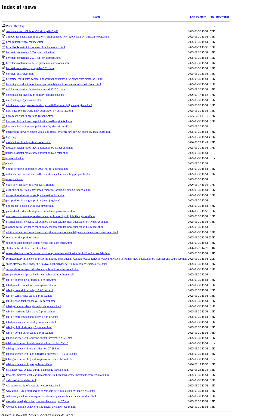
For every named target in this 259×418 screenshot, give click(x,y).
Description (223, 16)
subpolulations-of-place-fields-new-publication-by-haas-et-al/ (40, 274)
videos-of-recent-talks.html (21, 380)
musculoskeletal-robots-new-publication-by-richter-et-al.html (39, 147)
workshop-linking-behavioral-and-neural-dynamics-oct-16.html (41, 406)
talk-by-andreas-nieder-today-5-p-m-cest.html (31, 285)
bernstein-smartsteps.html (20, 73)
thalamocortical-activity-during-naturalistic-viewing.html (37, 369)
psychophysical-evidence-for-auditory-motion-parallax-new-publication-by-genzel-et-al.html (57, 221)
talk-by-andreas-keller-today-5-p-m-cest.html (31, 279)
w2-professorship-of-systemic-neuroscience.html (33, 385)
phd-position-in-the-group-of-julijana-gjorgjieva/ (33, 200)
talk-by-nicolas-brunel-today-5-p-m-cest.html (31, 322)
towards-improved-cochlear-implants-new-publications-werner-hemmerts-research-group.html (58, 374)
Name (96, 16)
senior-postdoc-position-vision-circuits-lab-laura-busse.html (39, 242)
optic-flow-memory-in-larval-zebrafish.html (30, 184)
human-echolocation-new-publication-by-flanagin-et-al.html (39, 121)
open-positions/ (14, 179)
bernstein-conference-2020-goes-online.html (30, 52)
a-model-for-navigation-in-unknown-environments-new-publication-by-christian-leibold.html (57, 36)
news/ (9, 163)
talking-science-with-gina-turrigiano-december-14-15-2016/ (39, 359)
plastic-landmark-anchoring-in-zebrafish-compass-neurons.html (41, 211)
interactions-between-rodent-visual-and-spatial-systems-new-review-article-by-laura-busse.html (58, 131)
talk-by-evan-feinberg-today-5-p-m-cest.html (31, 300)
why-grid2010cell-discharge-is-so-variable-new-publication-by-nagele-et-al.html (50, 390)
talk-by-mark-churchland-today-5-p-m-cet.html (32, 316)
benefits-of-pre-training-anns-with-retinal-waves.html (35, 47)
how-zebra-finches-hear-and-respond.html (29, 115)
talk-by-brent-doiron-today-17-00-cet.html (29, 290)
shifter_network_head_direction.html (26, 248)
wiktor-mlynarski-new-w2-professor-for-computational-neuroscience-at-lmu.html (51, 396)
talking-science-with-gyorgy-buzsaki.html (29, 364)
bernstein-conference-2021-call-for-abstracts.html (33, 57)
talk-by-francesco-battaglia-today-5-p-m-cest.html (33, 306)
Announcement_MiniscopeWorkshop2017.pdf (32, 31)
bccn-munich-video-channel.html (24, 41)
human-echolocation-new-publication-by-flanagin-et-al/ (36, 126)
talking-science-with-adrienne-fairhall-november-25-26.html (39, 337)
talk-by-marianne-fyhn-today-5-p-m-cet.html (30, 311)
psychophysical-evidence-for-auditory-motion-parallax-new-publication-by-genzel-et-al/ (54, 226)
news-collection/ (15, 158)
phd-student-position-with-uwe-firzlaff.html (30, 205)
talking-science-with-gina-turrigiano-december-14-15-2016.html (41, 353)
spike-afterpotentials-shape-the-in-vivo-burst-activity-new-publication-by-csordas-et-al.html (56, 263)
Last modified (198, 16)
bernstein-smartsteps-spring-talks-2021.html (30, 68)
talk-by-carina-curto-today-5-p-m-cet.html (29, 295)
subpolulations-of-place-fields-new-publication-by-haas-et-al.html (42, 269)
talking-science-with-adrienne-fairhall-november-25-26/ (37, 343)
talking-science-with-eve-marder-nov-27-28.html (33, 348)
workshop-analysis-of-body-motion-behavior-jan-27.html (37, 401)
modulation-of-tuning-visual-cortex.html (28, 142)
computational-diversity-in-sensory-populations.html (35, 94)
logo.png (11, 137)
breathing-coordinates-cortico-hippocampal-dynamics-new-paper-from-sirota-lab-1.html (54, 78)
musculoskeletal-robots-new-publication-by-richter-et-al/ (37, 152)
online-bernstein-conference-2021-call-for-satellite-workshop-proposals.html (48, 174)
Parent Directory (15, 25)
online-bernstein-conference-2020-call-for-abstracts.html (37, 168)
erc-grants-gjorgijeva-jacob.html (24, 100)
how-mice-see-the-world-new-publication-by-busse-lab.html (39, 110)
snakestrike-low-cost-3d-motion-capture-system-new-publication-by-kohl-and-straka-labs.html (58, 253)
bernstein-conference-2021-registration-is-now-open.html (37, 63)
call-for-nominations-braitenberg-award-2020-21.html (36, 89)
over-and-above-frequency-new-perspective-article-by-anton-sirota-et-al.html (48, 189)
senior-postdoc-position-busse (22, 237)
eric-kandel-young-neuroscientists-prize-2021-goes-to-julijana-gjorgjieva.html (49, 105)
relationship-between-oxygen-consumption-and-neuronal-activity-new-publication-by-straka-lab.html (62, 232)
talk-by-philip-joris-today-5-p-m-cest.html (29, 327)
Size (212, 16)
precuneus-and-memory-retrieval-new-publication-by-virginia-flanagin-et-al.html (50, 216)
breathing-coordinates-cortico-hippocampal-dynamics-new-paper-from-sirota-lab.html (53, 84)
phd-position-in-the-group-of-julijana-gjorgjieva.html (35, 195)
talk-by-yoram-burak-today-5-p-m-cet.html (29, 332)
